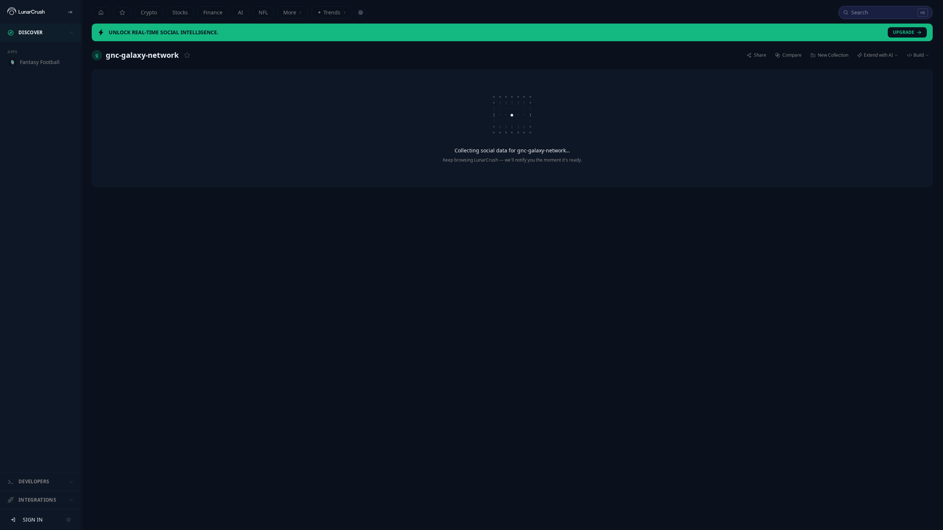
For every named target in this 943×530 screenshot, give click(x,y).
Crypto (149, 12)
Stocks (180, 12)
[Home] (101, 12)
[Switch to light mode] (68, 520)
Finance (212, 12)
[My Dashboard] (122, 12)
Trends (329, 12)
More (289, 12)
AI (240, 12)
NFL (263, 12)
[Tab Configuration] (360, 12)
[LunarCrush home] (26, 11)
